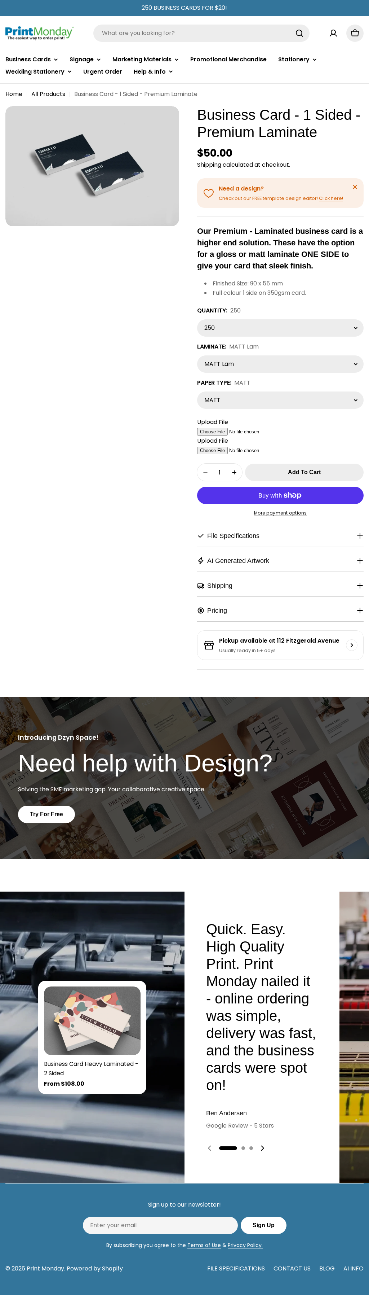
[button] (228, 1148)
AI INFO (353, 1268)
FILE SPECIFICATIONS (236, 1268)
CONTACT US (292, 1268)
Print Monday (45, 1268)
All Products (48, 94)
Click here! (331, 198)
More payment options (280, 513)
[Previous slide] (210, 1148)
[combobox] (201, 33)
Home (13, 94)
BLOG (327, 1268)
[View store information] (351, 645)
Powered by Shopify (95, 1268)
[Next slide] (262, 1148)
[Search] (299, 33)
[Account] (333, 33)
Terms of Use (204, 1245)
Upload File (212, 422)
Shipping (209, 165)
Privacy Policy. (245, 1245)
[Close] (355, 187)
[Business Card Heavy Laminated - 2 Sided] (92, 1020)
